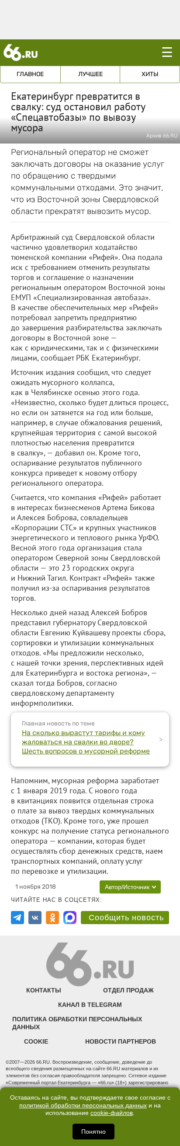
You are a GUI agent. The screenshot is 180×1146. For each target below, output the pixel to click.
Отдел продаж (128, 990)
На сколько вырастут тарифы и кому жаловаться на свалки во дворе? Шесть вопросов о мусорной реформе (86, 742)
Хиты (150, 74)
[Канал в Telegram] (17, 917)
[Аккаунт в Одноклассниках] (52, 917)
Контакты (43, 990)
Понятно (93, 1131)
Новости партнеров (120, 1041)
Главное (30, 74)
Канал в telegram (90, 1004)
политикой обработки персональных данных (83, 1105)
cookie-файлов (111, 1113)
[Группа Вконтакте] (35, 917)
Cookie (36, 1041)
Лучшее (90, 74)
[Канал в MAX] (69, 917)
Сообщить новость (126, 917)
